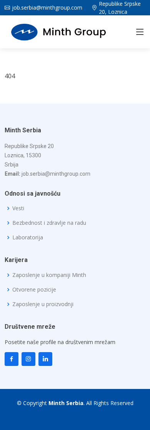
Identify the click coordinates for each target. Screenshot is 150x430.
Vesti (18, 208)
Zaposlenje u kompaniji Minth (49, 275)
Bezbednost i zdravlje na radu (49, 223)
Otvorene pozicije (34, 289)
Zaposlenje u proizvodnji (42, 304)
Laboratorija (27, 237)
